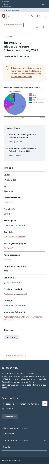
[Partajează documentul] (42, 27)
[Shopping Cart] (38, 16)
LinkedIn (9, 408)
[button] (45, 403)
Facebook (9, 404)
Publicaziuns (8, 433)
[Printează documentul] (37, 27)
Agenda (6, 447)
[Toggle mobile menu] (45, 16)
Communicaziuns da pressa (15, 440)
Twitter (22, 404)
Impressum (16, 461)
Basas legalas (6, 461)
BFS (8, 16)
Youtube (35, 404)
